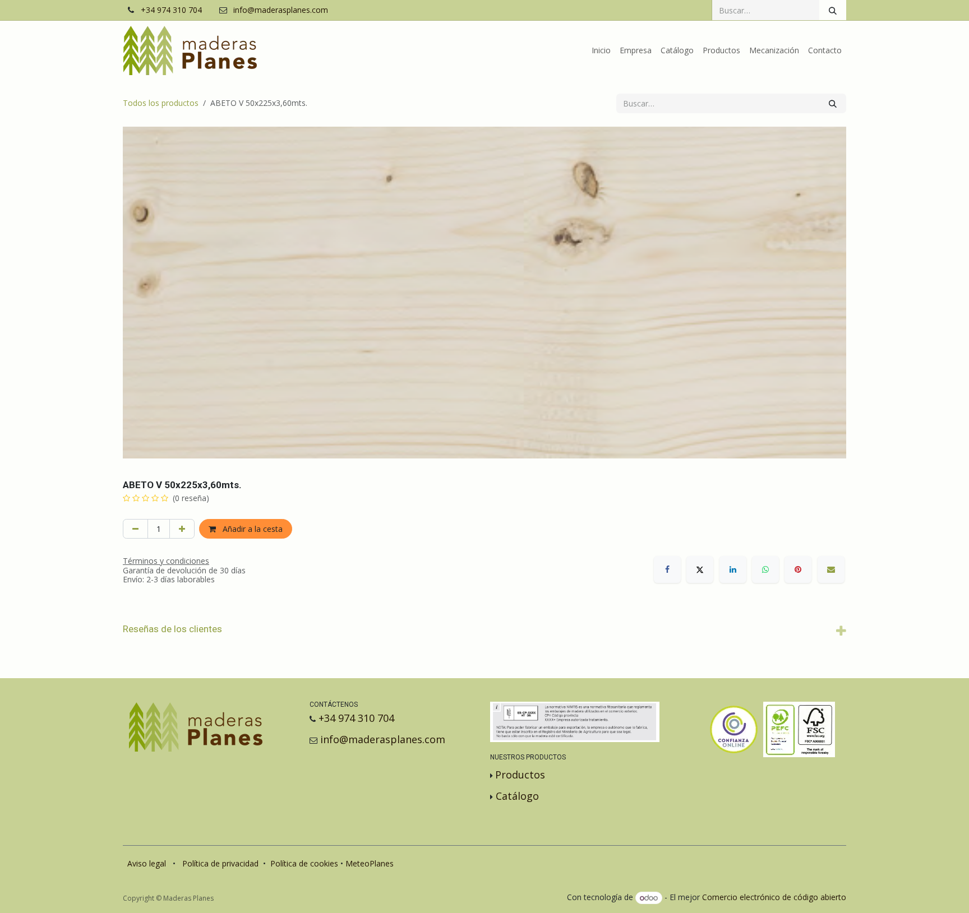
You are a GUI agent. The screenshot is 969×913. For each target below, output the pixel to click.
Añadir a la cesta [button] (251, 528)
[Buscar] (832, 10)
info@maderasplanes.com (280, 10)
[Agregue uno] (182, 529)
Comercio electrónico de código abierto (774, 897)
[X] (699, 569)
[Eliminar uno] (135, 529)
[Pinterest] (798, 569)
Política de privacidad (220, 863)
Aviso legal (146, 863)
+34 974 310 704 (171, 10)
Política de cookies (304, 863)
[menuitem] (601, 50)
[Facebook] (667, 569)
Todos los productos (161, 103)
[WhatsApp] (765, 569)
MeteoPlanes (369, 863)
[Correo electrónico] (831, 569)
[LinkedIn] (732, 569)
